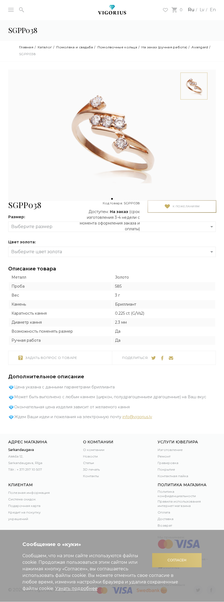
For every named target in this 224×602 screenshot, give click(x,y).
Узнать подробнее (76, 588)
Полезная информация (29, 493)
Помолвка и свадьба (74, 47)
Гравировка (168, 463)
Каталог (45, 47)
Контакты (91, 476)
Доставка (165, 519)
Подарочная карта (24, 506)
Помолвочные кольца (117, 47)
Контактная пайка (173, 476)
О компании (93, 450)
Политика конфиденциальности (177, 493)
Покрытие (166, 469)
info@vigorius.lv (137, 416)
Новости (90, 456)
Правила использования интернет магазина (179, 503)
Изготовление (170, 450)
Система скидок (22, 499)
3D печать (91, 469)
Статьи (88, 463)
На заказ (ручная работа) (164, 47)
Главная (26, 47)
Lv (202, 9)
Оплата (164, 512)
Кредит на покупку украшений (24, 515)
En (213, 9)
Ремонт (164, 456)
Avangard (199, 47)
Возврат (165, 525)
